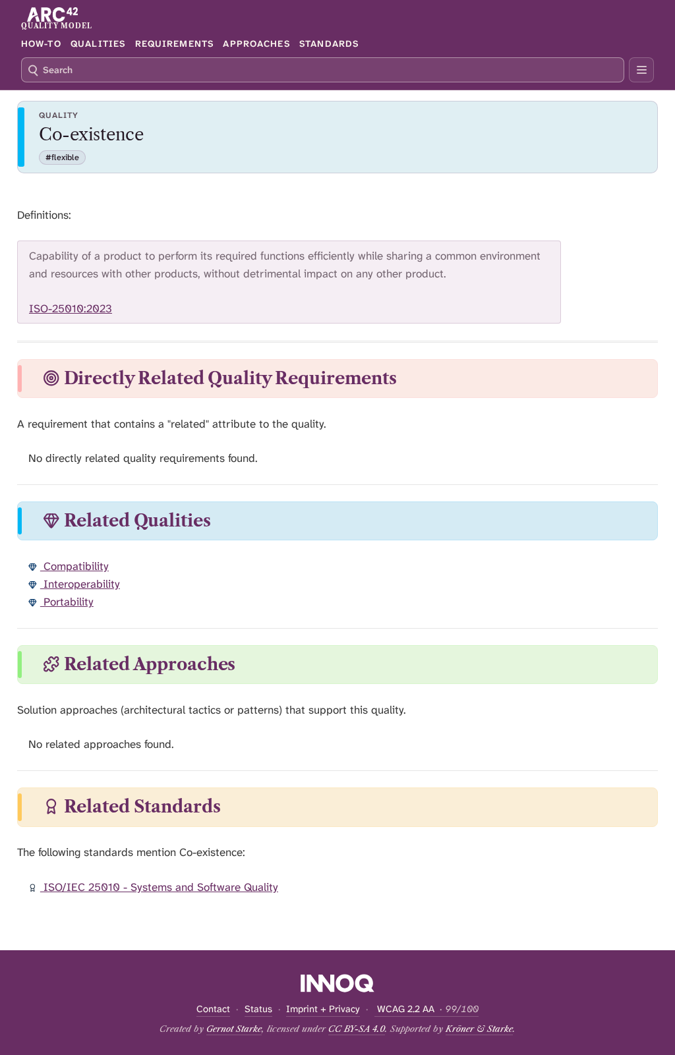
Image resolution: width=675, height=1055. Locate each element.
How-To (41, 43)
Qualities (98, 43)
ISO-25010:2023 (70, 308)
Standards (329, 43)
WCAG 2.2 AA (426, 1009)
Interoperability (80, 584)
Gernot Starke (234, 1028)
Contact (213, 1009)
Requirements (174, 43)
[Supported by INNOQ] (338, 983)
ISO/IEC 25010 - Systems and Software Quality (159, 887)
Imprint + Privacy (323, 1009)
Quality (58, 115)
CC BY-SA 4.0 (356, 1028)
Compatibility (74, 566)
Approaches (256, 43)
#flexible (62, 157)
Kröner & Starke (479, 1028)
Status (258, 1009)
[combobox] (322, 69)
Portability (67, 601)
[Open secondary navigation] (641, 69)
